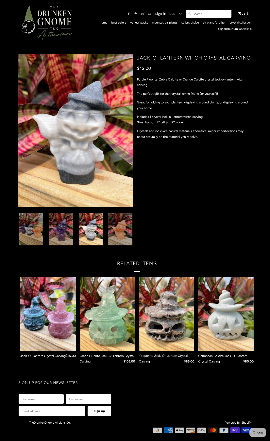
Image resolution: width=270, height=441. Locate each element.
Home (103, 23)
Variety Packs (139, 23)
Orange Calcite (204, 163)
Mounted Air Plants (164, 23)
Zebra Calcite (177, 163)
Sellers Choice (190, 23)
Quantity (142, 175)
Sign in (160, 14)
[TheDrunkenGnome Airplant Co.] (46, 23)
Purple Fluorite (150, 163)
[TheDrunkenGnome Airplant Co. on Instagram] (142, 14)
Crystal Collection (241, 23)
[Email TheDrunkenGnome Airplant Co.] (149, 14)
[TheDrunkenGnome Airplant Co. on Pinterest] (135, 14)
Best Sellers (118, 23)
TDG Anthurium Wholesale (235, 29)
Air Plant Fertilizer (214, 23)
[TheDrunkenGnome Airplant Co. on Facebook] (128, 14)
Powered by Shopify (238, 422)
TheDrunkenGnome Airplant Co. (50, 422)
